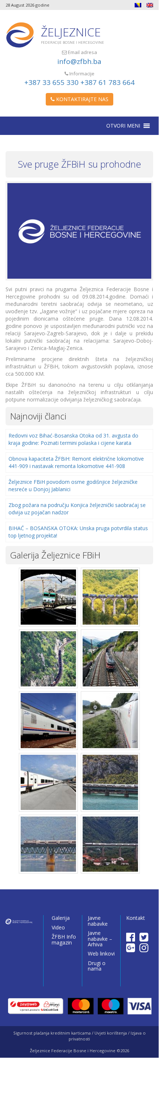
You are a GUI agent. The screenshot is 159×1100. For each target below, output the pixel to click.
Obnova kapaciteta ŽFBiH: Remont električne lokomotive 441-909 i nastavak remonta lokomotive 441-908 (76, 462)
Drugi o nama (97, 966)
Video (58, 927)
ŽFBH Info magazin (64, 939)
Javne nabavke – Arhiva (100, 938)
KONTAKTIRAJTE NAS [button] (81, 99)
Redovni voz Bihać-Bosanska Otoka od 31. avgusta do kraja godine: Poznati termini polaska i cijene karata (73, 439)
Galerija (61, 917)
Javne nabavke (98, 920)
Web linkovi (101, 953)
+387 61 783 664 (107, 82)
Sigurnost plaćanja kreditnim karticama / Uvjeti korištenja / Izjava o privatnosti (79, 1036)
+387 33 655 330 (51, 82)
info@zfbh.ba (79, 61)
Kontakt (135, 917)
